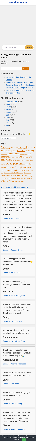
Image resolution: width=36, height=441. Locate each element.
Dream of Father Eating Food (14, 295)
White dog (4, 181)
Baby (8, 104)
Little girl (27, 170)
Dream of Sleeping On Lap (13, 250)
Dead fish (17, 160)
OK (24, 439)
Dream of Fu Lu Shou (11, 218)
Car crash (11, 157)
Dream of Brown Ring (11, 273)
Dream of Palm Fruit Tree (12, 321)
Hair (7, 120)
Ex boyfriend (20, 167)
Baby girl (22, 147)
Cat (7, 125)
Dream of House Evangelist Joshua (19, 82)
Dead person (14, 163)
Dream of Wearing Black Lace (14, 364)
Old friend (14, 173)
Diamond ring (25, 164)
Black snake (13, 154)
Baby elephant (14, 147)
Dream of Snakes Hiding (12, 404)
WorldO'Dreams (18, 2)
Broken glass (23, 154)
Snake (8, 109)
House (8, 112)
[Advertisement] (18, 24)
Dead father (10, 160)
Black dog (30, 151)
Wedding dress (11, 178)
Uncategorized (11, 102)
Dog (7, 115)
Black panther (4, 154)
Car (7, 117)
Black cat (21, 150)
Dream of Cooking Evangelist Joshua (20, 85)
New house (7, 173)
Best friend (29, 147)
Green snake (13, 170)
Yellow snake (21, 181)
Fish (7, 123)
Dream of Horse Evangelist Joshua (19, 88)
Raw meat (13, 175)
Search (29, 47)
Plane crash (27, 173)
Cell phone (17, 157)
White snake (13, 181)
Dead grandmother (25, 160)
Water (8, 107)
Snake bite (20, 175)
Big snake (13, 150)
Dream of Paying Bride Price (14, 341)
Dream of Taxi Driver (11, 384)
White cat (29, 178)
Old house (20, 173)
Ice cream (22, 170)
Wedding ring (21, 178)
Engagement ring (9, 167)
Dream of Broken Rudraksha (14, 429)
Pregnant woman (5, 175)
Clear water (24, 157)
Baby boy (5, 147)
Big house (7, 150)
